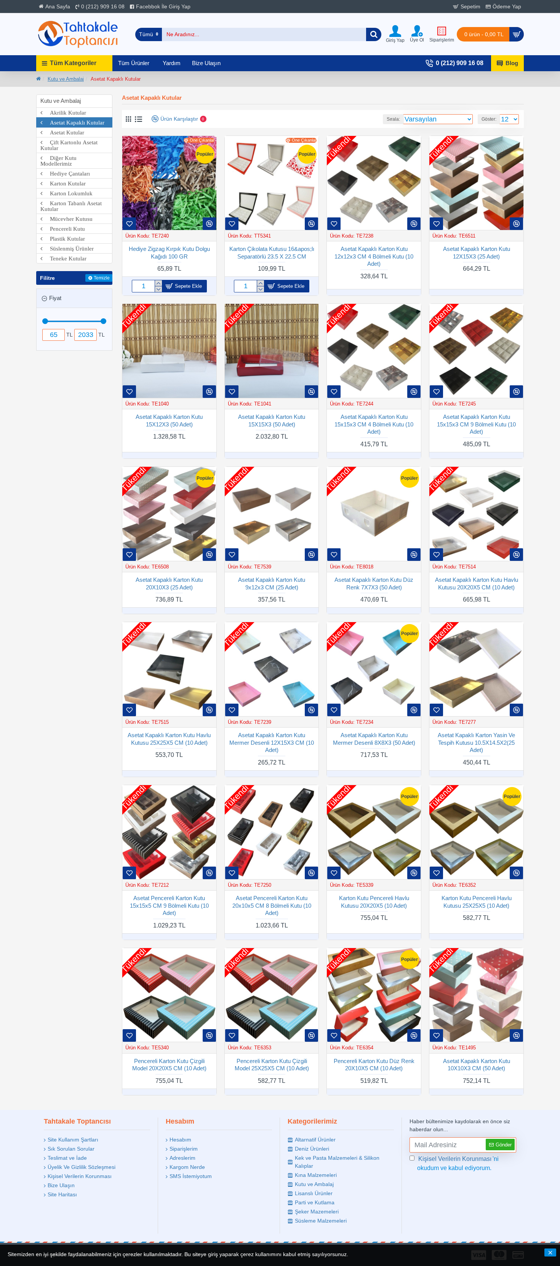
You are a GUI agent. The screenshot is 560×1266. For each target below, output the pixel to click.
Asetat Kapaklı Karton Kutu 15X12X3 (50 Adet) (169, 420)
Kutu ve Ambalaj (66, 79)
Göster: (489, 119)
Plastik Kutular (63, 238)
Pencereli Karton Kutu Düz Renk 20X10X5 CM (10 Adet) (374, 1065)
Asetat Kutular (63, 132)
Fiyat (55, 298)
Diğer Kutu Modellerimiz (58, 160)
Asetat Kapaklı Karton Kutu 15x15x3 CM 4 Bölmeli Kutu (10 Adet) (373, 424)
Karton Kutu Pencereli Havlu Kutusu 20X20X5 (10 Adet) (374, 902)
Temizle (102, 278)
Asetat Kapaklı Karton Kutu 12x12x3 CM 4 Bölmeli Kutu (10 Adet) (373, 256)
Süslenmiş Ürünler (68, 248)
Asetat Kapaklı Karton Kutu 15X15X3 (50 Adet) (271, 420)
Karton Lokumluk (67, 193)
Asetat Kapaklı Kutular (73, 122)
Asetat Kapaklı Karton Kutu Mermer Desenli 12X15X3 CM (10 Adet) (271, 742)
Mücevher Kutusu (67, 219)
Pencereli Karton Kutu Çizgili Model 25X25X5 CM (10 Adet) (272, 1065)
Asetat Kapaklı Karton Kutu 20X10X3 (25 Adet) (169, 583)
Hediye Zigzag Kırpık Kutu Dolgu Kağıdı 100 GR (169, 253)
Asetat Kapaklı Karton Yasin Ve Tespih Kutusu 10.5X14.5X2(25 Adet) (476, 742)
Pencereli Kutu (63, 228)
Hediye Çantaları (66, 173)
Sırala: (393, 119)
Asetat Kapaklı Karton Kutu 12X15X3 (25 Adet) (476, 253)
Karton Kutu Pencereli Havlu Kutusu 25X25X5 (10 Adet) (477, 902)
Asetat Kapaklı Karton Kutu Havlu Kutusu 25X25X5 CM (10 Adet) (169, 739)
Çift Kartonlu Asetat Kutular (69, 145)
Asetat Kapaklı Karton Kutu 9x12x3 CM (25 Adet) (271, 583)
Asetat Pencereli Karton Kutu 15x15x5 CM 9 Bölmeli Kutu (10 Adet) (169, 905)
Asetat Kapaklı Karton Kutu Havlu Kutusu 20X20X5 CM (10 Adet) (476, 583)
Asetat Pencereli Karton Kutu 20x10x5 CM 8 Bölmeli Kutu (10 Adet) (271, 905)
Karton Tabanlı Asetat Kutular (71, 206)
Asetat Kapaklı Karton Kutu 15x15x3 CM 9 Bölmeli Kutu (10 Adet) (476, 424)
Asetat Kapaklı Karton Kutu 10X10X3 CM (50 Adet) (476, 1065)
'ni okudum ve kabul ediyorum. (458, 1163)
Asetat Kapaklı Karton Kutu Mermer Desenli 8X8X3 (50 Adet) (374, 739)
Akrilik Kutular (64, 112)
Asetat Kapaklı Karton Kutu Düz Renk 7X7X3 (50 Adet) (373, 583)
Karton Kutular (64, 183)
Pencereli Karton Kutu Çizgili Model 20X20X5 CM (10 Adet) (169, 1065)
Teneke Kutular (64, 258)
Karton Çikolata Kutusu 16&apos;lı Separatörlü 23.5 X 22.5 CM (271, 253)
